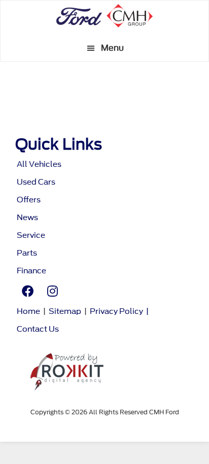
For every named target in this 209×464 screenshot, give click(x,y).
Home (28, 311)
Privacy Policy (116, 311)
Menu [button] (112, 48)
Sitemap (65, 311)
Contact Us (38, 329)
